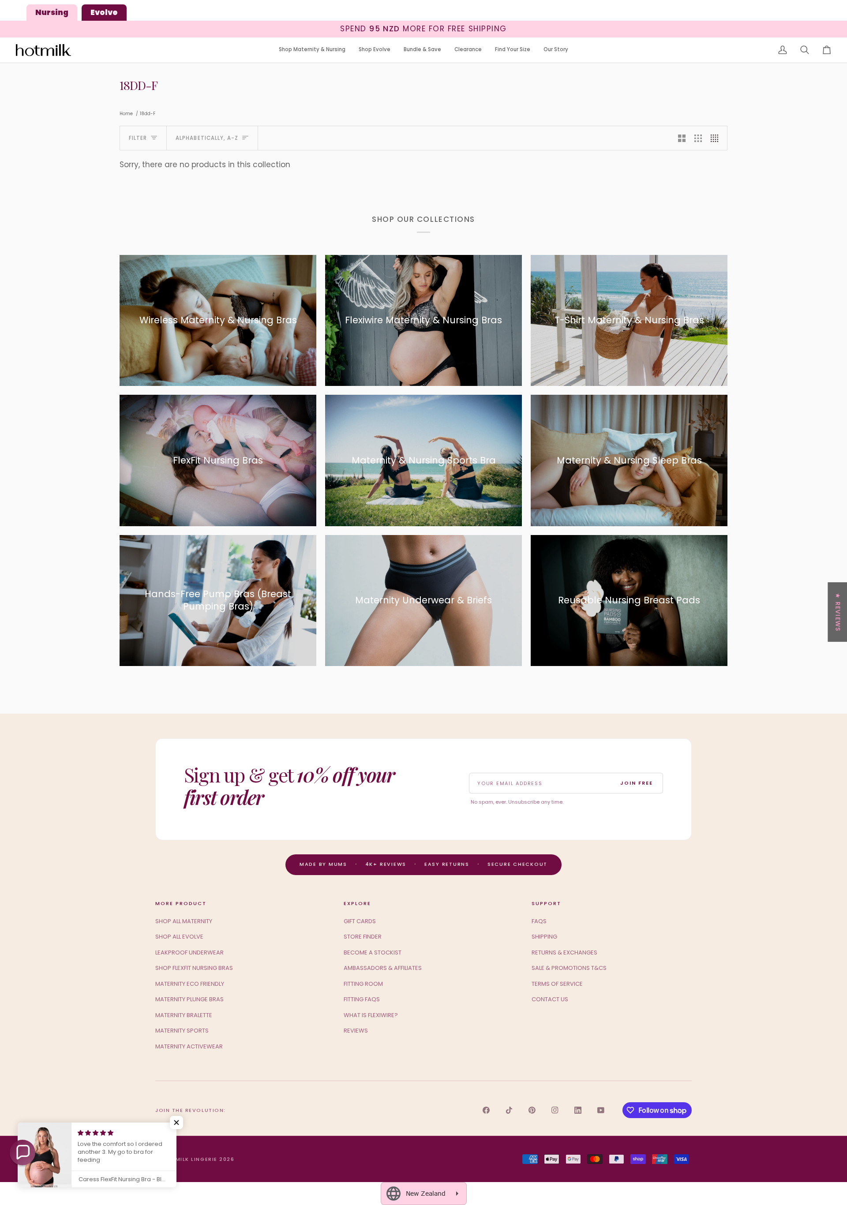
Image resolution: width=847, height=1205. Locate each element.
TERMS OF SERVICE (557, 984)
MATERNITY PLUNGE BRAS (189, 999)
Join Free (636, 782)
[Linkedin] (578, 1110)
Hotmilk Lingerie (189, 1159)
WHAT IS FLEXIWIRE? (371, 1015)
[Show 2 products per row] (682, 138)
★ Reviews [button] (837, 612)
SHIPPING (544, 936)
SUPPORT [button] (546, 903)
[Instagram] (555, 1110)
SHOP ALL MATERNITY (183, 921)
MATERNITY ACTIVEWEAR (189, 1046)
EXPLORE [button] (357, 903)
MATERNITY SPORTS (182, 1030)
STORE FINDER (363, 936)
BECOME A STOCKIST (372, 952)
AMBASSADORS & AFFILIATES (383, 968)
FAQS (539, 921)
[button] (312, 50)
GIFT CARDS (360, 921)
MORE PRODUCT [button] (180, 903)
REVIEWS (356, 1030)
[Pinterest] (532, 1110)
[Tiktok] (509, 1110)
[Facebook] (486, 1110)
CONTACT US (550, 999)
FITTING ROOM (363, 984)
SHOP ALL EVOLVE (179, 936)
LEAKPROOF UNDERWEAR (189, 952)
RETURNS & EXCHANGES (564, 952)
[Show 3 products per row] (698, 138)
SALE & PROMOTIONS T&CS (569, 968)
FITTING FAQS (362, 999)
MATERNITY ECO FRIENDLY (189, 984)
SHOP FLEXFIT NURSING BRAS (194, 968)
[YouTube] (601, 1110)
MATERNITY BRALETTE (183, 1015)
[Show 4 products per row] (716, 138)
